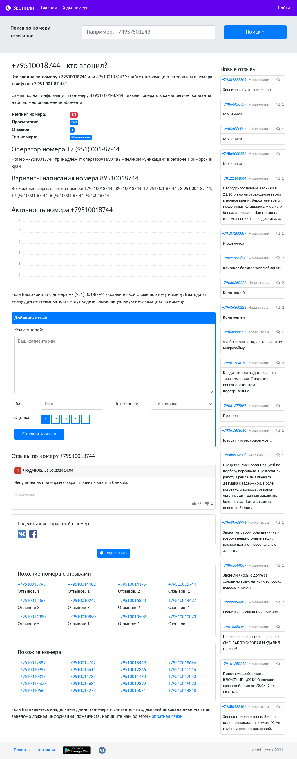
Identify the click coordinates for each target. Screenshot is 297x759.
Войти (284, 8)
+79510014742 (82, 663)
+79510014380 (32, 617)
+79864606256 (234, 154)
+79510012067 (32, 601)
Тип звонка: (126, 404)
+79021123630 (234, 258)
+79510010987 (32, 670)
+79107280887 (234, 234)
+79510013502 (132, 617)
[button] (255, 32)
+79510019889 (32, 663)
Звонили (23, 8)
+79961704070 (234, 363)
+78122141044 (234, 178)
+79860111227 (234, 332)
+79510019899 (132, 684)
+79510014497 (182, 601)
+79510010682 (32, 690)
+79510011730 (132, 677)
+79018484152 (234, 627)
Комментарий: (28, 330)
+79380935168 (234, 707)
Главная (49, 8)
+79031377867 (234, 406)
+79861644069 (234, 565)
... (76, 470)
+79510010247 (82, 601)
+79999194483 (234, 602)
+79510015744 (182, 584)
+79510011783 (82, 677)
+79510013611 (82, 670)
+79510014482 (82, 584)
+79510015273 (82, 690)
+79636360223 (234, 283)
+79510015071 (132, 690)
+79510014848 (182, 690)
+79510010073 (182, 617)
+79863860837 (234, 129)
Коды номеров (76, 8)
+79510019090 (182, 684)
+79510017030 (182, 677)
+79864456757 (234, 104)
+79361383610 (234, 431)
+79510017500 (32, 684)
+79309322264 (234, 80)
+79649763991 (234, 523)
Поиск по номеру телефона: (30, 32)
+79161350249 (234, 664)
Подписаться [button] (116, 553)
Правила (22, 750)
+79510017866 (132, 670)
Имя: (19, 404)
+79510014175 (132, 584)
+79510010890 (82, 617)
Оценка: (22, 417)
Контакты (46, 750)
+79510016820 (132, 601)
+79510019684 (182, 663)
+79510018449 (132, 663)
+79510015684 (82, 684)
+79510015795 (32, 584)
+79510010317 (32, 677)
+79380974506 (234, 455)
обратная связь (167, 716)
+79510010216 (182, 670)
